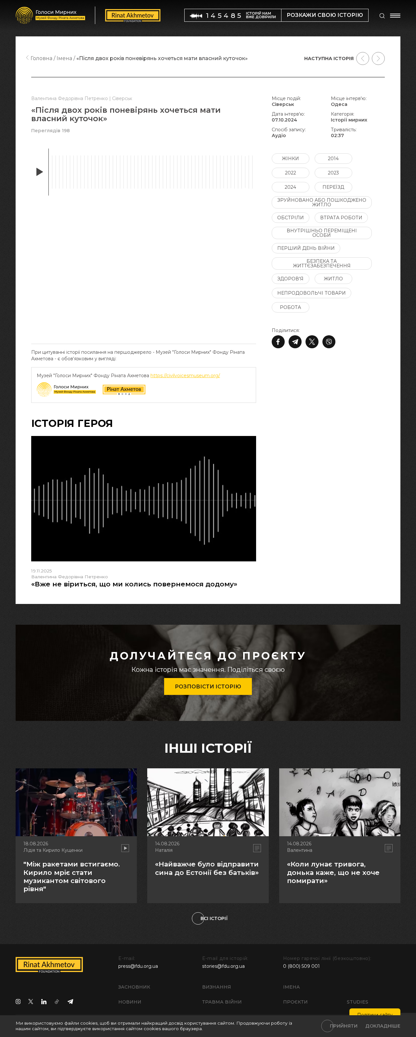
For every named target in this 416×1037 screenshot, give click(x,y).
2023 (333, 173)
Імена (291, 987)
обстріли (290, 218)
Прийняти (344, 1026)
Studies (357, 1002)
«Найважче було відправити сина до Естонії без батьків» (207, 868)
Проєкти (295, 1002)
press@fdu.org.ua (138, 966)
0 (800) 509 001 (301, 966)
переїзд (333, 187)
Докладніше (382, 1026)
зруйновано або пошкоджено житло (321, 202)
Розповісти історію (208, 687)
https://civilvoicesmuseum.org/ (185, 375)
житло (333, 279)
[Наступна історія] (378, 58)
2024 (290, 187)
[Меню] (395, 15)
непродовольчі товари (311, 293)
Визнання (216, 987)
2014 (333, 158)
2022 (290, 173)
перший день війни (306, 248)
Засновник (134, 987)
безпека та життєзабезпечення (322, 263)
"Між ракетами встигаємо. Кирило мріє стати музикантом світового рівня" (71, 876)
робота (290, 307)
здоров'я (290, 279)
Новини (129, 1002)
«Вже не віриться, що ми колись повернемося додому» (134, 584)
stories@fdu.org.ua (223, 966)
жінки (290, 158)
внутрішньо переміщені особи (322, 233)
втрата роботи (341, 218)
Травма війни (222, 1002)
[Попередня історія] (362, 58)
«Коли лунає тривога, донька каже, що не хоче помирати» (333, 872)
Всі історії (214, 918)
